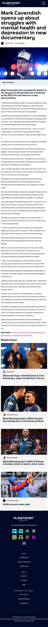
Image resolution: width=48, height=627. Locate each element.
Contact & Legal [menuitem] (24, 591)
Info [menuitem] (24, 572)
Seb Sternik (10, 372)
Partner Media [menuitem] (24, 557)
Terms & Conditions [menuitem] (24, 599)
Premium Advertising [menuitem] (24, 562)
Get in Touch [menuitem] (24, 594)
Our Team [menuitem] (24, 580)
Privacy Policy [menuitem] (24, 603)
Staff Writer (9, 43)
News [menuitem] (24, 585)
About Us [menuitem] (24, 576)
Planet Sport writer (13, 500)
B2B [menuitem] (24, 554)
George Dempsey (12, 415)
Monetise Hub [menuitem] (24, 566)
